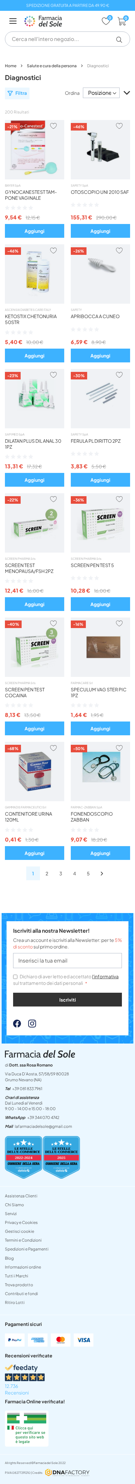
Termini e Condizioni (23, 1240)
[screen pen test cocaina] (34, 675)
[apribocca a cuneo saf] (100, 302)
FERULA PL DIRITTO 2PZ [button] (96, 441)
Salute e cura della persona (52, 65)
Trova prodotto (19, 1284)
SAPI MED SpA (15, 434)
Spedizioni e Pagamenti (26, 1249)
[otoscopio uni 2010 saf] (100, 177)
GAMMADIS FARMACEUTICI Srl (25, 807)
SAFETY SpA (79, 185)
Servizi (11, 1213)
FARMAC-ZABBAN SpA (86, 807)
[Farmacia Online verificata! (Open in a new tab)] (26, 1445)
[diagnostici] (102, 873)
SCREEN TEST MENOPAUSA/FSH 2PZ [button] (29, 568)
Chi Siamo (14, 1204)
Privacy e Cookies (21, 1222)
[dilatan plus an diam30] (34, 426)
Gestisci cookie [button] (19, 1231)
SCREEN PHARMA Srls (20, 558)
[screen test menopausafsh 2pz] (34, 551)
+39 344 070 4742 (43, 1117)
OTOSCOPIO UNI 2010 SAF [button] (100, 192)
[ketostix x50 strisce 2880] (34, 302)
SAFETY (76, 310)
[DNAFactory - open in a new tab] (67, 1473)
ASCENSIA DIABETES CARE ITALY (28, 310)
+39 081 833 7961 (27, 1088)
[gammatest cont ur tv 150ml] (34, 799)
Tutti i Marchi (16, 1275)
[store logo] (59, 21)
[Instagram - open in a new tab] (29, 1025)
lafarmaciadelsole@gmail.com (43, 1126)
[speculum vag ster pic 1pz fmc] (100, 675)
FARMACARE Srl (82, 683)
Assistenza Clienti (21, 1195)
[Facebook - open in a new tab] (17, 1025)
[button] (122, 40)
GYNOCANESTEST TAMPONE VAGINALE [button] (31, 195)
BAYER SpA (13, 185)
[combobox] (67, 39)
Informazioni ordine (23, 1267)
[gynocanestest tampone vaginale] (34, 177)
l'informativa (105, 976)
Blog (9, 1258)
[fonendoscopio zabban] (100, 799)
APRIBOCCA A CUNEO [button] (95, 316)
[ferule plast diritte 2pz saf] (100, 426)
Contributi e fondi (21, 1293)
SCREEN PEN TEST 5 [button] (92, 565)
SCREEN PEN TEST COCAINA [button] (25, 692)
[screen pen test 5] (100, 551)
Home (11, 65)
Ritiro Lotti (15, 1302)
